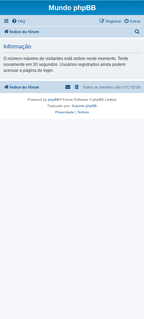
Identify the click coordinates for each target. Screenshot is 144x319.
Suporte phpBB (84, 106)
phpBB (53, 99)
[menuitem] (19, 21)
